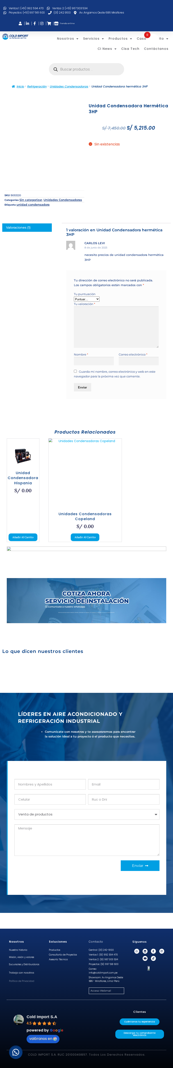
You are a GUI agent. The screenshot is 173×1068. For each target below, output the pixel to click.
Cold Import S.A (42, 1017)
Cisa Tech (130, 48)
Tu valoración (84, 304)
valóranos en (40, 1038)
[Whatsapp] (136, 951)
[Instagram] (161, 951)
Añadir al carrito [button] (23, 537)
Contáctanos (156, 48)
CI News (105, 48)
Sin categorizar (30, 200)
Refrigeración (37, 86)
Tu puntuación (85, 294)
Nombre (81, 354)
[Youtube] (145, 958)
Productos (118, 38)
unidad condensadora (33, 204)
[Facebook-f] (153, 951)
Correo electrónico (133, 354)
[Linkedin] (145, 951)
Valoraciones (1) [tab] (18, 227)
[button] (16, 1052)
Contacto (96, 942)
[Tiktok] (153, 958)
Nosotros (65, 38)
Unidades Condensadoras (69, 86)
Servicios (91, 38)
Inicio (20, 86)
